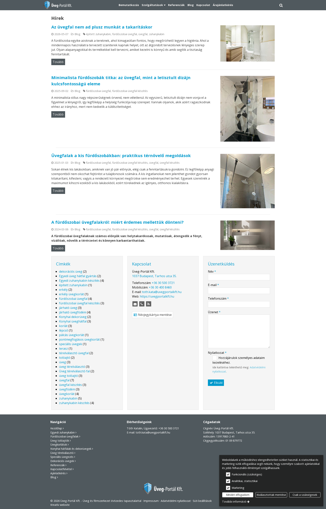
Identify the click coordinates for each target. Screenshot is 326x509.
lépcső (63, 330)
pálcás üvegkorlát (71, 335)
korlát (63, 326)
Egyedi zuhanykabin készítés (79, 280)
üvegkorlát (67, 394)
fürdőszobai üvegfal (124, 34)
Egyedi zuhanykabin (62, 432)
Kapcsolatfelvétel (61, 469)
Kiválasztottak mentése (271, 495)
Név (212, 271)
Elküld (217, 383)
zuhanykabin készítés (74, 403)
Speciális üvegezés (61, 457)
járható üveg (68, 308)
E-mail (213, 285)
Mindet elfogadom (237, 495)
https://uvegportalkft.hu (157, 296)
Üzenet (214, 312)
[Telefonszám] (142, 304)
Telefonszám (218, 298)
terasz (63, 348)
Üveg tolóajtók (59, 440)
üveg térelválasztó (72, 367)
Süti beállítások (202, 501)
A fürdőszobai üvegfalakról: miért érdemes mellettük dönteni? (117, 222)
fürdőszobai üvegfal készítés (130, 91)
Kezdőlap (56, 428)
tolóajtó (64, 358)
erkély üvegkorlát (71, 294)
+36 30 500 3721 (163, 283)
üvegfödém (67, 389)
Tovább (58, 62)
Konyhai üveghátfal (73, 321)
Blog (77, 34)
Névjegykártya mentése (154, 315)
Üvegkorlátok (58, 444)
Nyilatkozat (217, 353)
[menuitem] (57, 5)
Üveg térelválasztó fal (74, 371)
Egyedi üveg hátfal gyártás (78, 276)
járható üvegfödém (72, 312)
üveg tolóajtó (68, 376)
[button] (281, 5)
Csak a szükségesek (305, 495)
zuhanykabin (156, 34)
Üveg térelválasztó (62, 453)
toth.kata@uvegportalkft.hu (161, 292)
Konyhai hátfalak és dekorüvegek (70, 448)
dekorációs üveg (70, 271)
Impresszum (151, 501)
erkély (63, 290)
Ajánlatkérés (58, 473)
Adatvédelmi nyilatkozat (176, 501)
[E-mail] (135, 304)
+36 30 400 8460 (160, 287)
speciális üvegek (70, 344)
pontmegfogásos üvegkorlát (79, 339)
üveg (62, 362)
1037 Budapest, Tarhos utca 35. (154, 276)
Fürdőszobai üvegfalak (64, 436)
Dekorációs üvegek (62, 461)
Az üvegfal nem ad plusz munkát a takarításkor (101, 27)
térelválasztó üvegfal (74, 353)
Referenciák (57, 465)
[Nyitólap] (57, 5)
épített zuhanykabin (98, 34)
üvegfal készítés (170, 162)
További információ (234, 501)
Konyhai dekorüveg (73, 317)
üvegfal (143, 34)
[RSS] (149, 304)
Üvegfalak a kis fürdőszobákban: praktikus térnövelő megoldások (121, 155)
